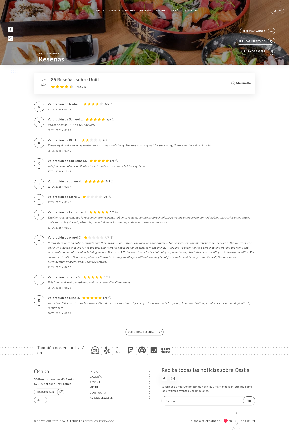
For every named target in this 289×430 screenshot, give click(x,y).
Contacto (191, 10)
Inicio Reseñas (48, 53)
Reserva (114, 10)
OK (249, 401)
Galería (145, 10)
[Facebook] (10, 29)
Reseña (161, 10)
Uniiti (251, 421)
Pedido (130, 10)
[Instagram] (10, 38)
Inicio (99, 10)
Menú (174, 10)
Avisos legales (101, 397)
